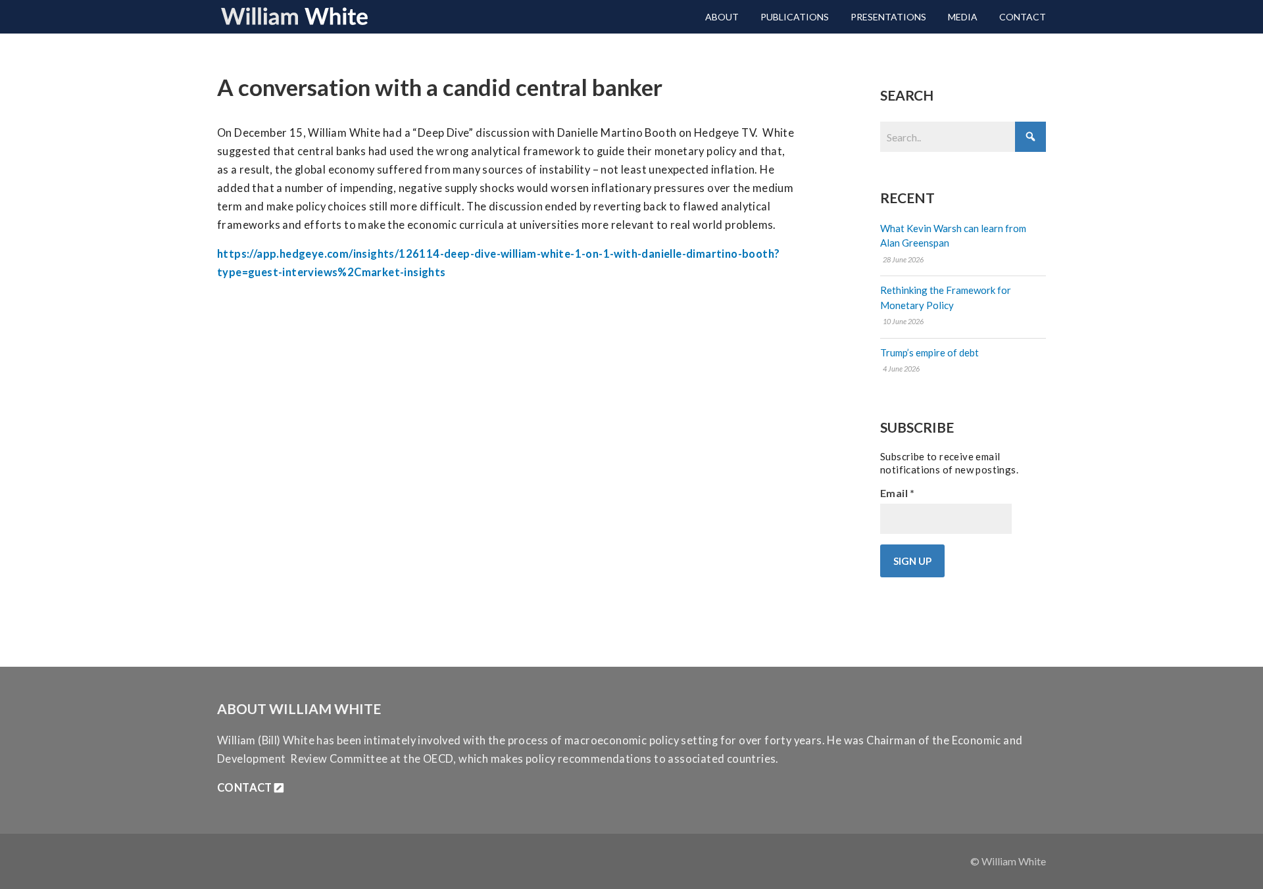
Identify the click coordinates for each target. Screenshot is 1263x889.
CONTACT (245, 787)
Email (897, 493)
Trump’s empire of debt (929, 352)
